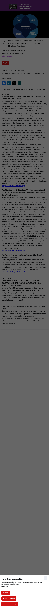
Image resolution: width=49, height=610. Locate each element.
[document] (24, 592)
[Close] (45, 578)
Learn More (5, 586)
